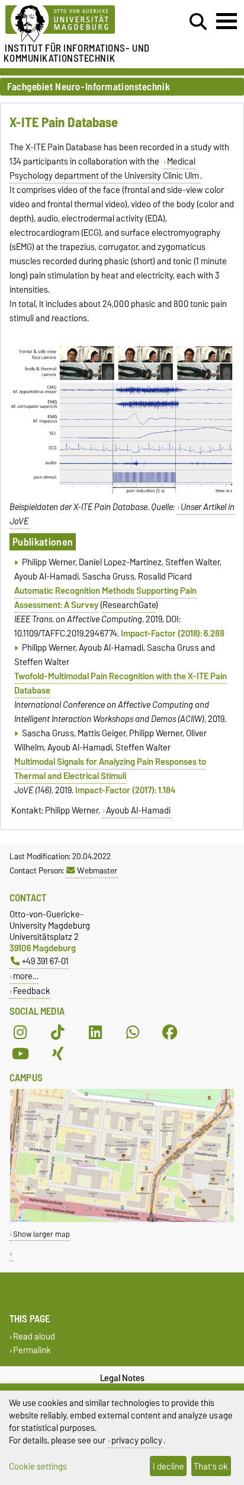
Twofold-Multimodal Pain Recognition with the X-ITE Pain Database (120, 683)
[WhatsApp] (132, 1032)
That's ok (211, 1466)
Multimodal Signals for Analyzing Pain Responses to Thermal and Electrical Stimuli (110, 769)
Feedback (31, 990)
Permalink (32, 1350)
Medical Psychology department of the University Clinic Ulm (104, 168)
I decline (168, 1466)
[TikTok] (57, 1032)
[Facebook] (170, 1032)
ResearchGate (129, 605)
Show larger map (41, 1234)
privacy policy (136, 1440)
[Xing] (57, 1054)
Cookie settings (38, 1466)
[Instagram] (20, 1032)
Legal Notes (122, 1378)
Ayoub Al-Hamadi (138, 810)
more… (25, 975)
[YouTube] (20, 1054)
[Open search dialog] (198, 22)
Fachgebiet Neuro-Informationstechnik (88, 87)
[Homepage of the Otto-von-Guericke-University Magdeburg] (75, 24)
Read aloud (34, 1336)
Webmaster (97, 870)
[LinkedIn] (95, 1032)
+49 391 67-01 (45, 961)
